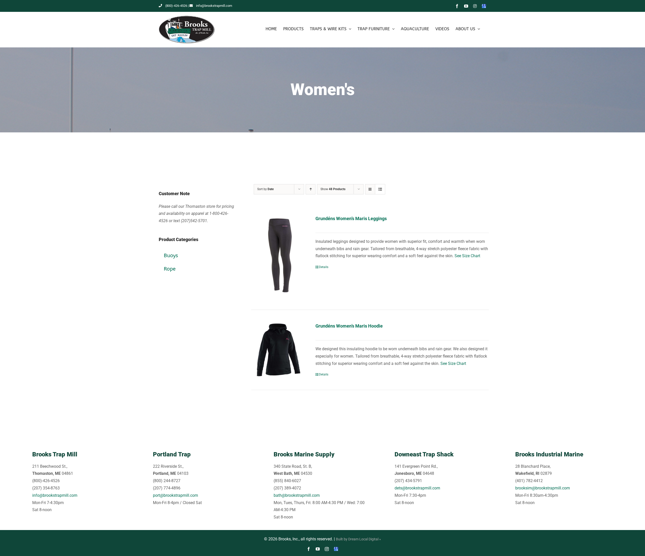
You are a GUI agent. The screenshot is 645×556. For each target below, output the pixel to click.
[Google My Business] (336, 549)
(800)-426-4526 (176, 6)
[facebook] (309, 549)
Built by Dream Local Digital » (358, 539)
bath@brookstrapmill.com (297, 495)
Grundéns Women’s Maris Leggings (351, 218)
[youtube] (318, 549)
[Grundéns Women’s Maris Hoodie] (278, 350)
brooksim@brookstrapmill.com (542, 488)
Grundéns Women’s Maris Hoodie (349, 326)
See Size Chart (467, 255)
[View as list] (380, 189)
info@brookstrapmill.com (214, 6)
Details (323, 267)
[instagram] (327, 549)
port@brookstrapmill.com (175, 495)
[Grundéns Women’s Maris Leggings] (278, 256)
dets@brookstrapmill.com (417, 488)
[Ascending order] (310, 189)
